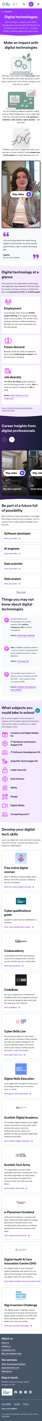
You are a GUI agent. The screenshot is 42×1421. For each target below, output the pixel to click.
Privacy (26, 1404)
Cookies (17, 1404)
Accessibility (6, 1404)
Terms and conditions (9, 1408)
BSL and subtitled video (12, 1353)
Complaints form (8, 1350)
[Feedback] (37, 710)
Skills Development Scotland (14, 1364)
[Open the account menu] (31, 4)
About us (5, 1342)
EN (14, 4)
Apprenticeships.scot (10, 1367)
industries (8, 11)
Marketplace (7, 1371)
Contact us (6, 1346)
